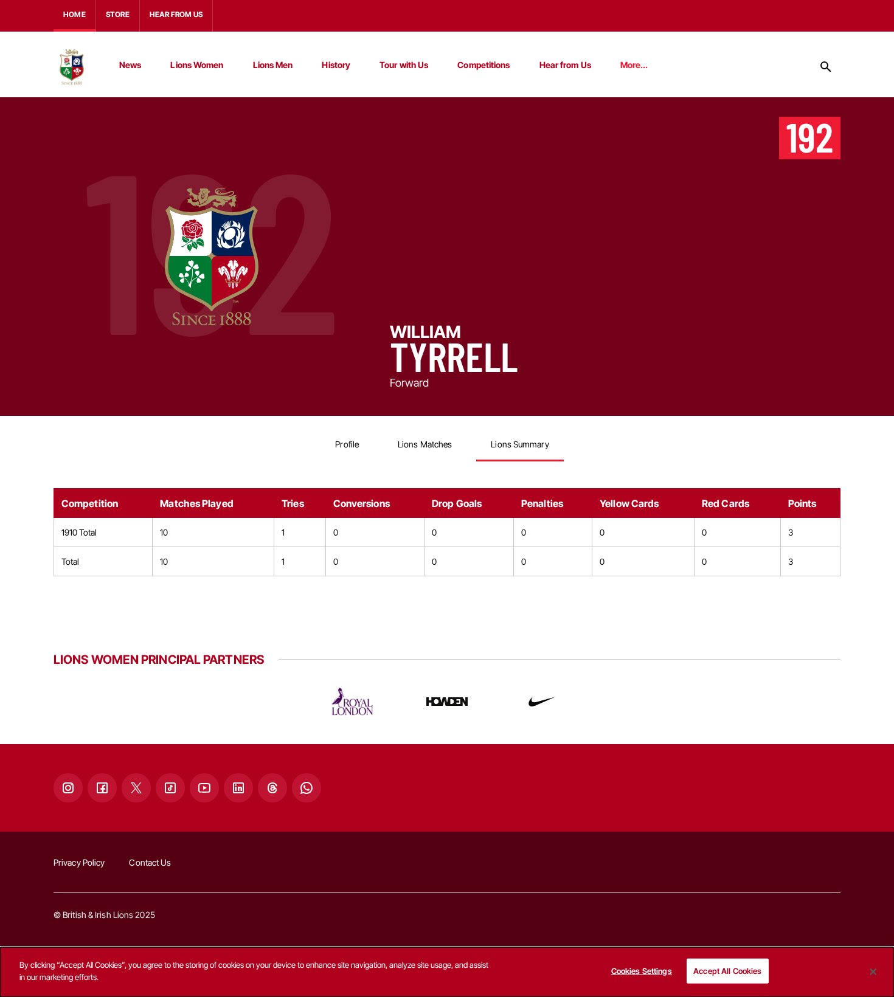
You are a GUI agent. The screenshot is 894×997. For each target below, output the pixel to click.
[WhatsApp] (306, 787)
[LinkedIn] (238, 787)
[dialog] (447, 972)
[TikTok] (170, 787)
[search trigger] (825, 66)
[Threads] (272, 787)
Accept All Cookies (727, 971)
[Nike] (542, 701)
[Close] (873, 972)
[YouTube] (204, 787)
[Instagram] (68, 787)
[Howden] (447, 701)
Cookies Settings (641, 971)
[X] (136, 787)
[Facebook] (102, 787)
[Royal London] (352, 701)
